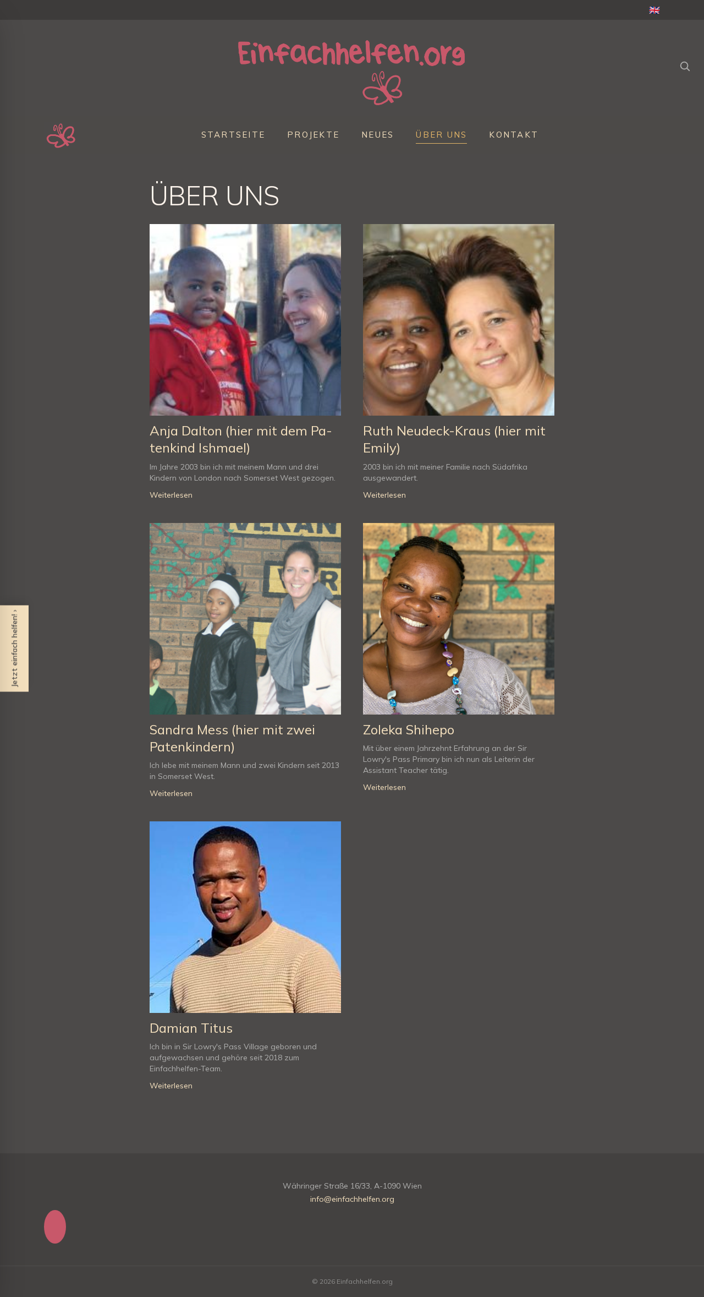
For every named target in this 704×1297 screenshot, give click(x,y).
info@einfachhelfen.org (352, 1199)
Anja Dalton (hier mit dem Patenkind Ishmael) (241, 439)
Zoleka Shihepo (408, 729)
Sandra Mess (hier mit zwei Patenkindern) (232, 738)
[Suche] (685, 66)
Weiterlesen (171, 495)
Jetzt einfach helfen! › (14, 649)
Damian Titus (191, 1028)
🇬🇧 (654, 10)
